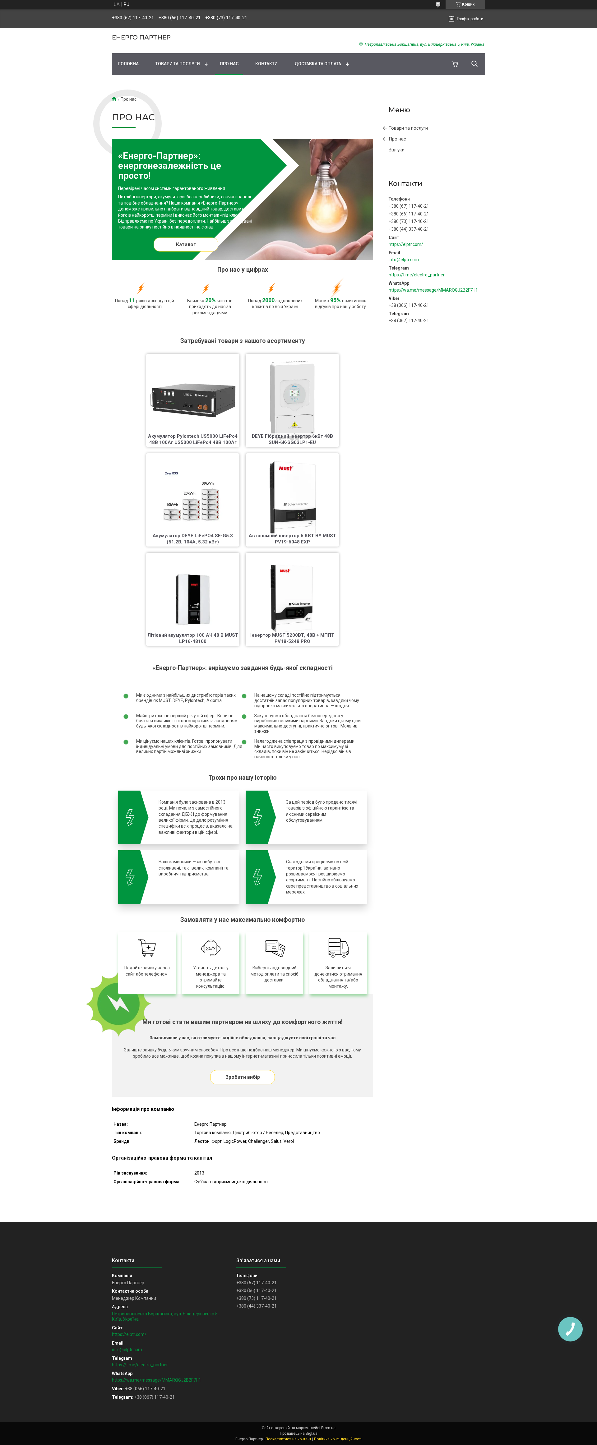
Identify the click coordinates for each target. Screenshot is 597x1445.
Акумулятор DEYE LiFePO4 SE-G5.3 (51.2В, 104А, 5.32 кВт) (193, 538)
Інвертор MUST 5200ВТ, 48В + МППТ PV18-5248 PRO (292, 638)
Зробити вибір (242, 1077)
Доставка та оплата (317, 63)
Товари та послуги (177, 63)
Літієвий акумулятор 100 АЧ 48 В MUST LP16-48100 (192, 638)
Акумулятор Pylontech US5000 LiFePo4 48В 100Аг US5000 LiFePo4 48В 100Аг (193, 439)
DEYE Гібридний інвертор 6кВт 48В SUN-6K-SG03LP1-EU (292, 439)
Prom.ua (328, 1428)
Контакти (266, 63)
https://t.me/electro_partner (417, 274)
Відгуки (397, 150)
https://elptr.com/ (406, 244)
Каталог (186, 244)
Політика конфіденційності (338, 1439)
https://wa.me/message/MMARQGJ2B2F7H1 (433, 290)
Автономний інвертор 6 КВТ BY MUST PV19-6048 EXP (292, 538)
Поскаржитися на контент (288, 1439)
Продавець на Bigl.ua (298, 1433)
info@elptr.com (404, 259)
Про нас (229, 63)
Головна (128, 63)
